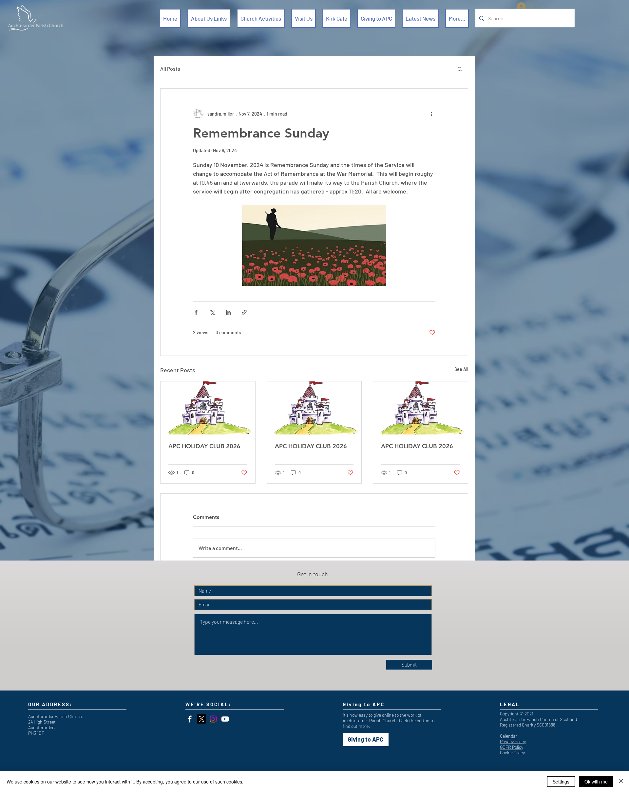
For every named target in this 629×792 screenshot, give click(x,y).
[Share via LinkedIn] (228, 312)
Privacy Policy (513, 741)
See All (461, 369)
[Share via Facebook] (196, 312)
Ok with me (596, 781)
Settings (561, 781)
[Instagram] (213, 719)
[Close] (621, 781)
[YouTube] (225, 719)
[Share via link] (244, 312)
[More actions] (431, 114)
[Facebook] (189, 719)
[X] (201, 719)
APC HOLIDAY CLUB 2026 (204, 446)
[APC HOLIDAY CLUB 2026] (208, 407)
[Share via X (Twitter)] (212, 312)
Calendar (508, 736)
